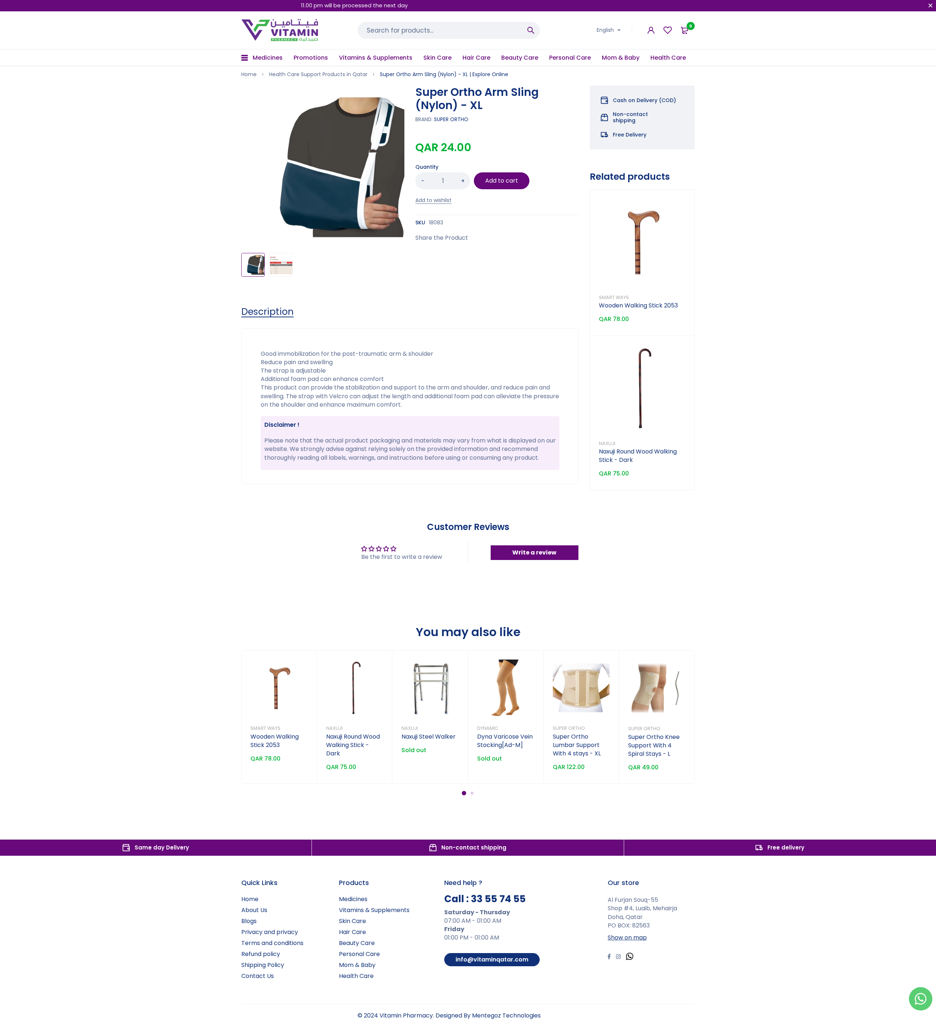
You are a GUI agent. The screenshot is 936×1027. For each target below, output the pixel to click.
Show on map (627, 937)
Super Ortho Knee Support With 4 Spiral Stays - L (654, 745)
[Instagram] (618, 957)
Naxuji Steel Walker (428, 736)
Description (267, 311)
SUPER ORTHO (451, 119)
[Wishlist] (667, 30)
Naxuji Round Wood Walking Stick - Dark (353, 745)
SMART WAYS (614, 297)
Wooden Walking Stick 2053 (638, 305)
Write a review (534, 552)
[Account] (651, 30)
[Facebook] (609, 957)
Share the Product (441, 238)
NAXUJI (607, 443)
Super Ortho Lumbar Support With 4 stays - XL (577, 745)
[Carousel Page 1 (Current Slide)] (464, 793)
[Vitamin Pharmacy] (280, 30)
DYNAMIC (487, 728)
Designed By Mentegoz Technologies (488, 1015)
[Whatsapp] (629, 957)
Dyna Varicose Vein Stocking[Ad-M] (505, 740)
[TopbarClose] (930, 5)
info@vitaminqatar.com (492, 959)
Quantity (426, 167)
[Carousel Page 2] (472, 793)
